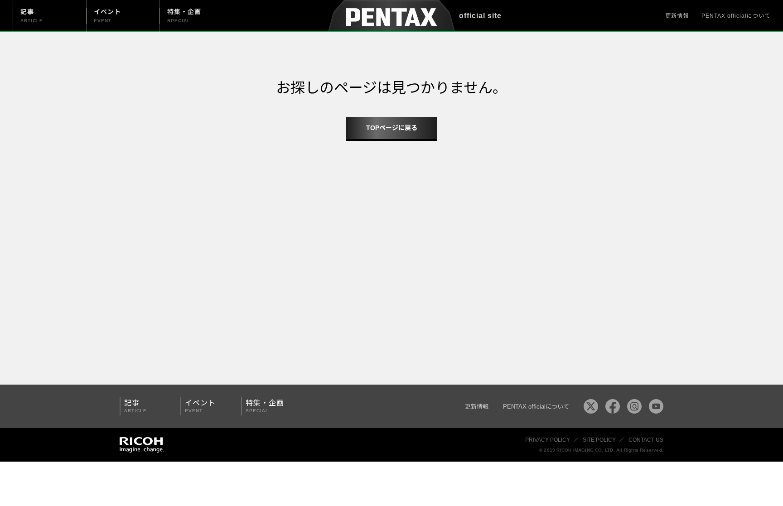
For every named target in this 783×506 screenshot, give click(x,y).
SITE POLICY (599, 440)
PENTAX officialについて (735, 16)
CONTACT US (645, 440)
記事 (135, 406)
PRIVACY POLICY (547, 440)
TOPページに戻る (391, 127)
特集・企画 (265, 406)
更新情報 (677, 16)
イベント (200, 406)
